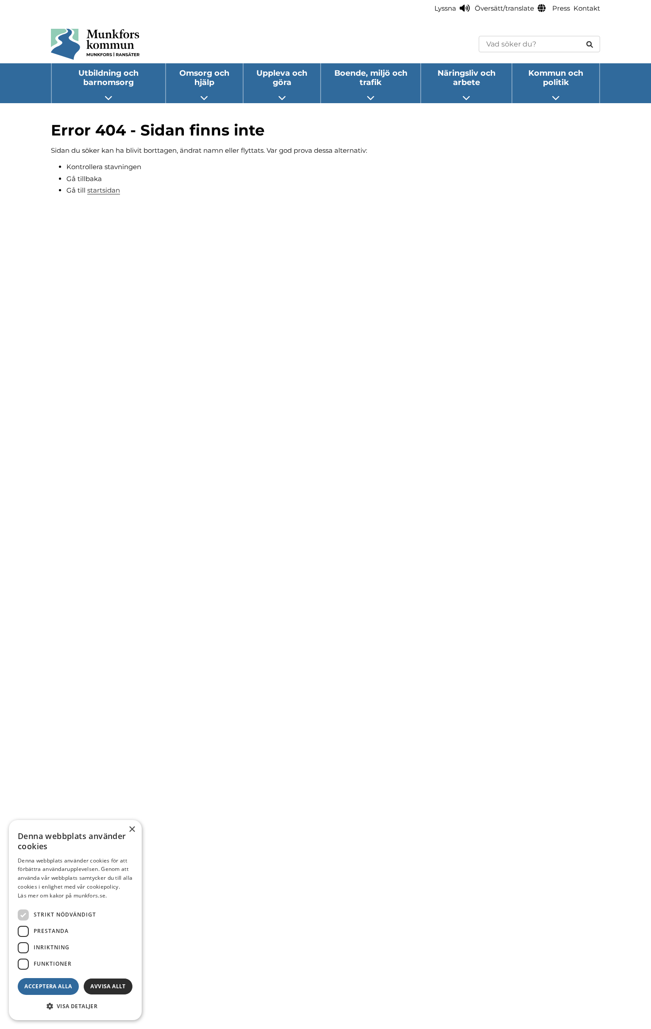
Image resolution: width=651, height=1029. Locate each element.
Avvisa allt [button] (107, 986)
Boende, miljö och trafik (370, 77)
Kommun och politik (555, 77)
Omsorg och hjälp (204, 77)
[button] (75, 1006)
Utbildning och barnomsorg (108, 77)
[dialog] (75, 920)
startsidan (103, 190)
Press (561, 8)
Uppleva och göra (281, 77)
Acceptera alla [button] (48, 986)
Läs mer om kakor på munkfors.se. (62, 895)
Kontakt (587, 8)
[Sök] (589, 44)
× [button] (131, 829)
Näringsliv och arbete (467, 77)
